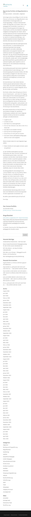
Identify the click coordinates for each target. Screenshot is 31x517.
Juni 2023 (5, 363)
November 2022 (7, 375)
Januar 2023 (6, 373)
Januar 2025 (6, 326)
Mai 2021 (5, 408)
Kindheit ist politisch (8, 466)
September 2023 (7, 356)
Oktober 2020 (6, 424)
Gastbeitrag (6, 452)
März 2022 (5, 389)
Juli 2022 (5, 382)
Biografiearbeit (7, 449)
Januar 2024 (6, 347)
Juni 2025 (5, 314)
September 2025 (7, 307)
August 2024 (6, 335)
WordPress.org (6, 505)
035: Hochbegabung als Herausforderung (13, 256)
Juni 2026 (5, 293)
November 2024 (7, 328)
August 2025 (6, 309)
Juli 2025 (5, 312)
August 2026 (6, 291)
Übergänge (6, 487)
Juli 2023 (5, 361)
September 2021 (7, 399)
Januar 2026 (6, 300)
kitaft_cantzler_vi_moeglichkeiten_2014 (10, 217)
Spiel (4, 482)
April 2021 (5, 410)
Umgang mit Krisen (8, 489)
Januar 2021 (6, 417)
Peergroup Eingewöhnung (9, 473)
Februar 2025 (6, 324)
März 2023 (5, 370)
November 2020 (7, 422)
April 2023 (5, 368)
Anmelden (5, 498)
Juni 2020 (5, 431)
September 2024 (7, 333)
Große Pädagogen (7, 459)
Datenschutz (14, 515)
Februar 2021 (6, 415)
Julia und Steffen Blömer (9, 277)
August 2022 (6, 380)
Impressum (7, 515)
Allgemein (22, 14)
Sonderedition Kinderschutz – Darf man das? (14, 241)
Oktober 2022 (6, 377)
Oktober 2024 (6, 331)
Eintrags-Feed (6, 500)
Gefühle (5, 454)
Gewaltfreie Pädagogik (8, 456)
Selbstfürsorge (6, 480)
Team (4, 484)
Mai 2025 (5, 316)
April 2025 (5, 319)
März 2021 (5, 413)
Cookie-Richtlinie (23, 515)
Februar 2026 (6, 298)
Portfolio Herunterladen (16, 210)
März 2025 (5, 321)
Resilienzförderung (8, 477)
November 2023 (7, 352)
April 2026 (5, 295)
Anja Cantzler (8, 14)
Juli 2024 (5, 338)
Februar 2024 (6, 345)
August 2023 (6, 359)
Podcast (5, 475)
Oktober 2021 (6, 396)
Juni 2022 (5, 385)
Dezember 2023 (7, 349)
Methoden (5, 470)
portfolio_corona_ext (7, 210)
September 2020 (7, 427)
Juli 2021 (5, 403)
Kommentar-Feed (7, 502)
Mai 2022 (5, 387)
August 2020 (6, 429)
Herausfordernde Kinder (9, 461)
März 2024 (5, 342)
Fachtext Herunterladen (23, 217)
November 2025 (7, 305)
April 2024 (5, 340)
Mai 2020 (5, 434)
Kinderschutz (6, 463)
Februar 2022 (6, 392)
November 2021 (7, 394)
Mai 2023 (5, 366)
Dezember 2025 (7, 302)
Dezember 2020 (7, 420)
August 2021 (6, 401)
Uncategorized (6, 492)
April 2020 (5, 436)
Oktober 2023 (6, 354)
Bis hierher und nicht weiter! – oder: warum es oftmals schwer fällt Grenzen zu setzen (15, 272)
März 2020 (5, 438)
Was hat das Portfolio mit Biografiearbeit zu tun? (15, 11)
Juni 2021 (5, 406)
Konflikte (5, 468)
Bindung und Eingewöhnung (10, 447)
